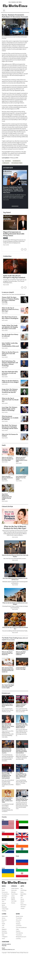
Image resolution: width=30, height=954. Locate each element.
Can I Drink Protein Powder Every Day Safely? (21, 478)
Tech (3, 901)
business (8, 160)
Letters (13, 895)
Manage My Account (21, 936)
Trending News (5, 894)
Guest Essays (14, 894)
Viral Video (13, 901)
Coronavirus (5, 892)
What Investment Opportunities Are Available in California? (10, 417)
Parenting (4, 931)
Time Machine (19, 933)
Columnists (14, 890)
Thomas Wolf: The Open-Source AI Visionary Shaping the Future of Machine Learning (10, 299)
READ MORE (6, 199)
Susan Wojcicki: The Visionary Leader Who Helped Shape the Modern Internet (22, 725)
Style (3, 934)
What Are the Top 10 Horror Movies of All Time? (7, 705)
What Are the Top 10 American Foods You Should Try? (10, 399)
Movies (22, 901)
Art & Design (24, 890)
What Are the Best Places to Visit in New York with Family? (10, 353)
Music (22, 903)
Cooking (18, 921)
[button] (12, 206)
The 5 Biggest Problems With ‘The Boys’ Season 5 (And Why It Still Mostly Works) (21, 775)
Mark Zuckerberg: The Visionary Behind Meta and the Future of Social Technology (10, 363)
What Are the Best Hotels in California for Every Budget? (10, 381)
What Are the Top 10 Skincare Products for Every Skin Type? (10, 309)
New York (4, 897)
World (3, 890)
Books (22, 892)
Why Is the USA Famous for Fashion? (10, 435)
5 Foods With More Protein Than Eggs (21, 668)
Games (3, 918)
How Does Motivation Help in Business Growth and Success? (10, 373)
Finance (13, 903)
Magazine (4, 929)
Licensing (18, 938)
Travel (3, 938)
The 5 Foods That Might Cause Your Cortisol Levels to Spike (8, 686)
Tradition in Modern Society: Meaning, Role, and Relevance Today (7, 800)
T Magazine (4, 936)
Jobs (3, 925)
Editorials (13, 892)
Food (3, 921)
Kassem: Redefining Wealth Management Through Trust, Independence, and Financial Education (13, 190)
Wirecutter (18, 920)
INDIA (20, 2)
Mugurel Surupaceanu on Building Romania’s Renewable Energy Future (13, 234)
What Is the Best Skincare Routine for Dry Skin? (7, 478)
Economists (16, 160)
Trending (4, 910)
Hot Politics (4, 895)
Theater (22, 908)
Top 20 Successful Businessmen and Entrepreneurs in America (6, 751)
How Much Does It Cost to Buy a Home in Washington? (10, 317)
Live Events (18, 925)
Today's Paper (5, 908)
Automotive (5, 916)
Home (3, 888)
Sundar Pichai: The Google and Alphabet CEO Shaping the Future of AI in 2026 (10, 327)
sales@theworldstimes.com (8, 949)
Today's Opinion (15, 888)
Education (4, 920)
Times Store (19, 934)
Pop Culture (23, 904)
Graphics (18, 931)
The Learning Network (21, 927)
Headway (18, 923)
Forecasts (6, 163)
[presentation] (22, 249)
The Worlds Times (16, 163)
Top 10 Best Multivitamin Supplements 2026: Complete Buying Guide (7, 496)
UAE (17, 2)
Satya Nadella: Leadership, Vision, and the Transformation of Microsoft (10, 344)
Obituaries (4, 907)
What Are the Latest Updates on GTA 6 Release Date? (21, 705)
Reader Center (19, 916)
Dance (22, 899)
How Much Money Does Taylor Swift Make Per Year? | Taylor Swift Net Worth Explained (8, 726)
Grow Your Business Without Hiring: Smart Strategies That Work (22, 799)
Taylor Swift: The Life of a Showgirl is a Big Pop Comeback (14, 277)
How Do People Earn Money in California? (10, 335)
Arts (22, 888)
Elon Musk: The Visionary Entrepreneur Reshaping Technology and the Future (10, 426)
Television (23, 906)
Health (3, 923)
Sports (3, 905)
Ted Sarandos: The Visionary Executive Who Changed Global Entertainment (21, 751)
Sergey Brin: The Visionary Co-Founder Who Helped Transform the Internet (10, 390)
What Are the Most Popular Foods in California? (21, 653)
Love (3, 927)
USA (9, 2)
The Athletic (19, 918)
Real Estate (4, 933)
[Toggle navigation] (4, 10)
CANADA (13, 2)
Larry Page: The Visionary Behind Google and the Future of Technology (9, 408)
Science (4, 903)
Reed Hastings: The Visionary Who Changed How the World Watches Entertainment (7, 775)
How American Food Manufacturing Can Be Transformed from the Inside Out (8, 670)
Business (4, 899)
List (21, 897)
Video (17, 929)
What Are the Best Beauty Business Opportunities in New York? (21, 459)
